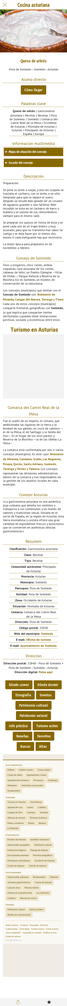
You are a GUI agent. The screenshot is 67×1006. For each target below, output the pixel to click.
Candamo (25, 459)
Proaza (7, 464)
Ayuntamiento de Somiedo (38, 646)
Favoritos (44, 736)
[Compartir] (18, 1002)
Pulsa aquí (46, 672)
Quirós (17, 464)
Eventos (46, 695)
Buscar (25, 746)
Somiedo (50, 464)
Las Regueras (52, 459)
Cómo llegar (33, 90)
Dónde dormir (47, 685)
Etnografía (23, 695)
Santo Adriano (33, 464)
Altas (43, 746)
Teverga (46, 299)
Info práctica (18, 726)
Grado (37, 459)
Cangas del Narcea (27, 299)
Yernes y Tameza (28, 469)
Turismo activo (47, 726)
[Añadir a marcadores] (49, 1002)
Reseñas (22, 736)
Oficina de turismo (38, 640)
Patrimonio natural (33, 716)
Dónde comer (19, 685)
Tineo (59, 299)
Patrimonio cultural (33, 705)
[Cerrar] (5, 5)
